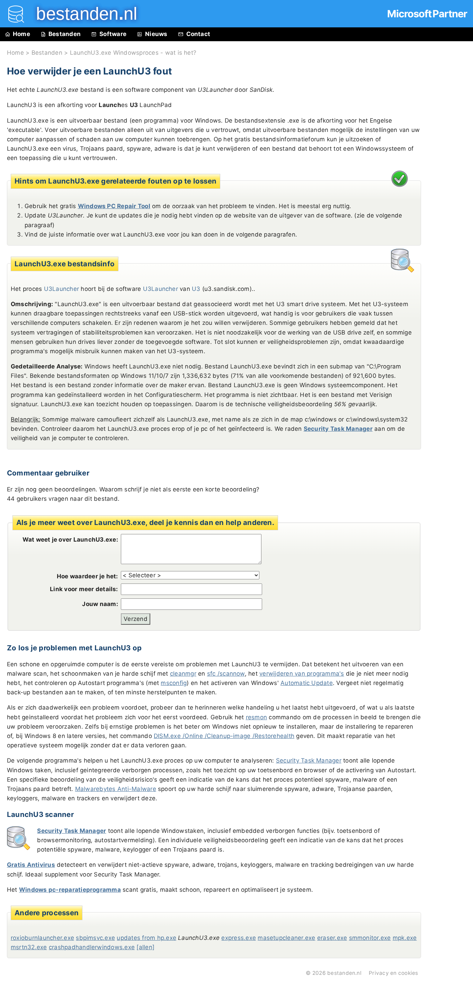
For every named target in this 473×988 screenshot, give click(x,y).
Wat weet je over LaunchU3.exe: (70, 539)
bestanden (81, 14)
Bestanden (64, 33)
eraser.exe (332, 937)
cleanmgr (183, 673)
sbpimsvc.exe (95, 937)
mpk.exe (405, 937)
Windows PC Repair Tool (114, 206)
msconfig (174, 682)
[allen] (145, 947)
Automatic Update (306, 682)
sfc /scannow (226, 673)
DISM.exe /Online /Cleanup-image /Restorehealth (224, 735)
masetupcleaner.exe (286, 937)
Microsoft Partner (427, 14)
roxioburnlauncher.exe (42, 937)
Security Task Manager (338, 428)
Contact (198, 33)
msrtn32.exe (29, 947)
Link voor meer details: (84, 589)
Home (21, 33)
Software (112, 33)
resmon (256, 717)
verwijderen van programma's (301, 673)
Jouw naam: (100, 603)
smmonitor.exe (370, 937)
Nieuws (156, 33)
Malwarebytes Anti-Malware (115, 788)
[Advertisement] (449, 198)
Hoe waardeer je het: (87, 576)
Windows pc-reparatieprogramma (70, 889)
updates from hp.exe (146, 937)
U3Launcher (160, 288)
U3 (196, 288)
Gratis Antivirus (31, 864)
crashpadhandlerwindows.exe (92, 947)
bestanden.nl (344, 973)
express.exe (238, 937)
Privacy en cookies (393, 973)
